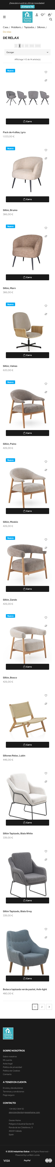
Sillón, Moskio (10, 521)
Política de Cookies (11, 1070)
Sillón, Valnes (10, 366)
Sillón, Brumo (10, 210)
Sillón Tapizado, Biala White (18, 833)
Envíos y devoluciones (13, 1088)
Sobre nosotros (10, 1056)
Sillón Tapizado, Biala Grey (17, 911)
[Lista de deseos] (46, 72)
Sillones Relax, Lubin (14, 755)
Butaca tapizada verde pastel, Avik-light (25, 989)
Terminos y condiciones (13, 1091)
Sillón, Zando (10, 599)
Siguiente (49, 1007)
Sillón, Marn (9, 288)
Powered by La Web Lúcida (27, 1155)
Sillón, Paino (9, 443)
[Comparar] (46, 80)
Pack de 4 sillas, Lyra (14, 132)
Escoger (10, 52)
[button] (27, 6)
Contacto (7, 1074)
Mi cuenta (7, 1060)
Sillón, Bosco (10, 677)
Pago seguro (8, 1095)
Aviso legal (7, 1063)
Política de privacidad (12, 1067)
